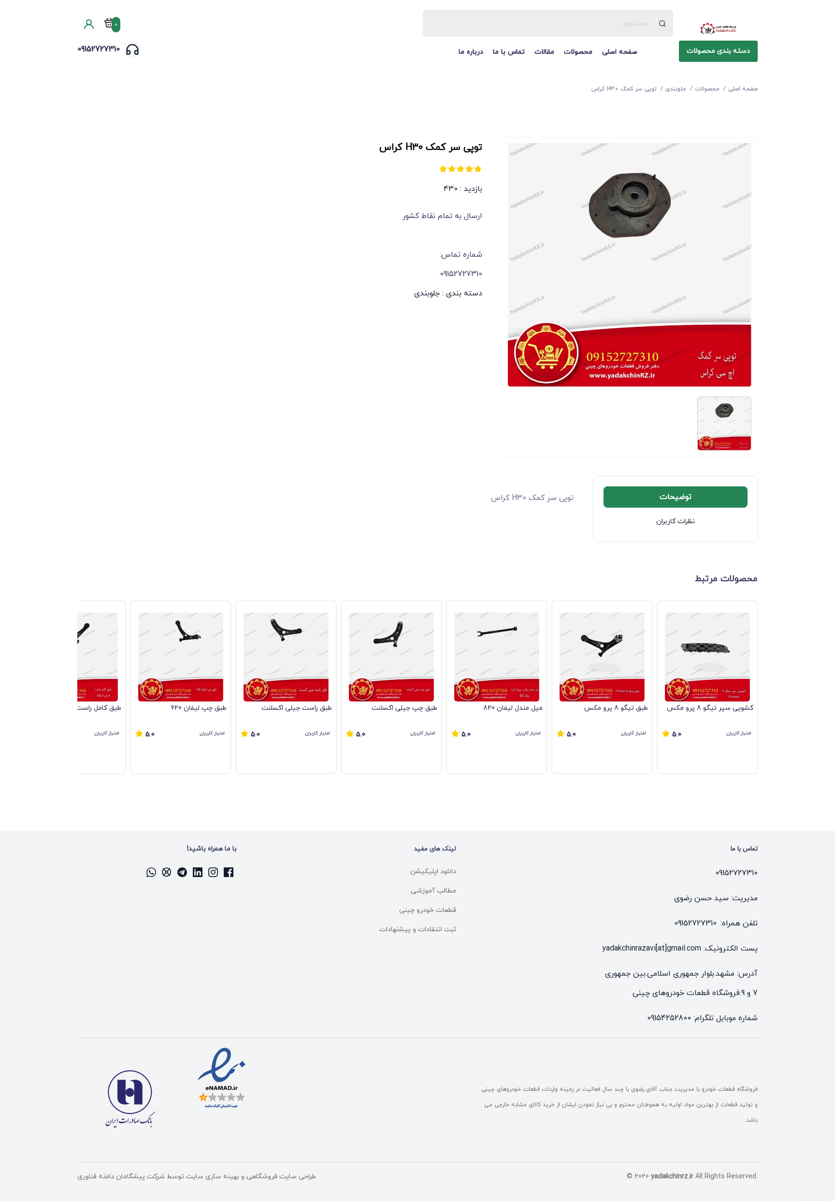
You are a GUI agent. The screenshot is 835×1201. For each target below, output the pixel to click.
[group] (707, 687)
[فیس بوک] (229, 872)
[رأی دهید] (478, 168)
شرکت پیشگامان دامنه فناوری (121, 1176)
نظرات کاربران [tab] (675, 521)
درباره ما (471, 52)
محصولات (578, 52)
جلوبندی (427, 293)
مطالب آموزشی (433, 890)
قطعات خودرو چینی (427, 910)
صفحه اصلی (619, 52)
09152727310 (98, 49)
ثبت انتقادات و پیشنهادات (417, 929)
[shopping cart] (109, 24)
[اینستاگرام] (213, 872)
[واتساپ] (151, 872)
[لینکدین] (198, 872)
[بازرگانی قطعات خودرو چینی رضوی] (718, 29)
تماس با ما (509, 52)
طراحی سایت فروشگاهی (280, 1176)
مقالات (544, 52)
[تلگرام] (182, 872)
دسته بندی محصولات (718, 51)
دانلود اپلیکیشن (433, 871)
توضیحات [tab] (675, 497)
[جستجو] (662, 23)
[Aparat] (167, 872)
